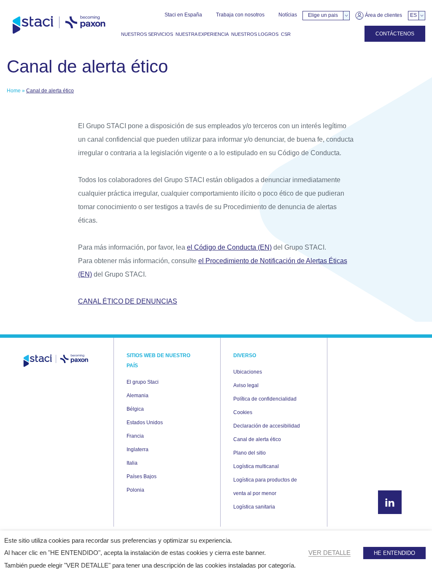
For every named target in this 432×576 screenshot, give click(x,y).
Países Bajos (142, 476)
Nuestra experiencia (202, 34)
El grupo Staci (143, 382)
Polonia (135, 490)
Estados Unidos (145, 422)
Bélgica (135, 409)
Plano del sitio (249, 453)
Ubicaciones (247, 372)
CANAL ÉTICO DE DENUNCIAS (127, 301)
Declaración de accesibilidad (266, 426)
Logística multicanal (256, 466)
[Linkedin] (390, 502)
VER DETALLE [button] (329, 552)
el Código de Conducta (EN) (229, 247)
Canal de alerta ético (257, 439)
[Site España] (59, 25)
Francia (135, 436)
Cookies (242, 412)
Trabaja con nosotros (240, 15)
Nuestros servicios (147, 34)
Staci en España (183, 15)
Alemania (137, 395)
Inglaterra (137, 449)
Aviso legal (246, 385)
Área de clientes (383, 15)
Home (14, 91)
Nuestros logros (254, 34)
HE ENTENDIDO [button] (394, 553)
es (413, 15)
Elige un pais (323, 15)
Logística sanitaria (254, 507)
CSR (286, 34)
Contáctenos (394, 34)
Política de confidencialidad (265, 399)
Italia (132, 463)
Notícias (287, 15)
